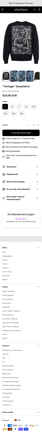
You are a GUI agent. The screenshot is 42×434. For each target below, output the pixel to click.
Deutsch (5, 420)
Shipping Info (12, 174)
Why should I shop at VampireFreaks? (15, 198)
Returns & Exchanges (15, 182)
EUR (19, 420)
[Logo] (21, 10)
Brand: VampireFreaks (10, 91)
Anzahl (4, 125)
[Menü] (2, 9)
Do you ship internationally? (18, 189)
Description (11, 167)
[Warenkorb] (39, 9)
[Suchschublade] (34, 9)
